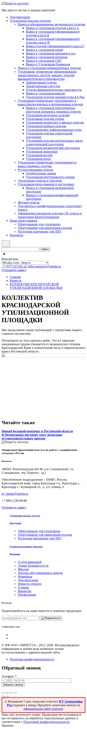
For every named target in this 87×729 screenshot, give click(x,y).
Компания (15, 554)
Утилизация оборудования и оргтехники (46, 184)
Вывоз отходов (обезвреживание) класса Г (55, 46)
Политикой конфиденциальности (46, 722)
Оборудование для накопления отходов (45, 228)
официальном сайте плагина (43, 708)
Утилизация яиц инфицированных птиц (54, 129)
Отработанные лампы (41, 173)
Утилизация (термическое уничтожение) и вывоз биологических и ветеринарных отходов (50, 102)
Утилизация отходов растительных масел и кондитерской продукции (54, 142)
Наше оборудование (23, 220)
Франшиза (25, 576)
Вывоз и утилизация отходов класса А (52, 28)
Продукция (15, 523)
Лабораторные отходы (41, 82)
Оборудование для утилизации (39, 224)
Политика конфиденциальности (32, 659)
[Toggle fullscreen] (11, 692)
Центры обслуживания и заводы (40, 573)
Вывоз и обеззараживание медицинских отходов (51, 24)
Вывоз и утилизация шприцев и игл (51, 53)
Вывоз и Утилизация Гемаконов (48, 64)
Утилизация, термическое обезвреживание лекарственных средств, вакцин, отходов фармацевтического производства (47, 75)
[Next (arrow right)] (7, 696)
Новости (16, 280)
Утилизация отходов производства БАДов (55, 97)
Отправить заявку (14, 270)
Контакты (16, 235)
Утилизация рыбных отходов (46, 126)
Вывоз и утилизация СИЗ (43, 60)
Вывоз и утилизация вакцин (45, 93)
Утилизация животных (42, 151)
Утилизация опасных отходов (30, 20)
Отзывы (23, 587)
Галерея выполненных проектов (26, 546)
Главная (15, 277)
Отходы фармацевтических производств (54, 89)
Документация (20, 17)
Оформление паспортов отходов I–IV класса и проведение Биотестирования (50, 215)
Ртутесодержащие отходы (35, 169)
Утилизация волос (38, 158)
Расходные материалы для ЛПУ (40, 231)
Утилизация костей (39, 155)
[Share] (7, 692)
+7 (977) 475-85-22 (14, 266)
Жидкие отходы (29, 202)
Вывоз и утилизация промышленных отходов (49, 68)
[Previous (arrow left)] (3, 696)
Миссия (23, 569)
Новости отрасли (29, 583)
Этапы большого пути (33, 565)
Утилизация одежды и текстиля (40, 180)
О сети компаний (30, 562)
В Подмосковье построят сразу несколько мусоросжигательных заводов (32, 436)
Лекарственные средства (43, 86)
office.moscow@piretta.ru (44, 266)
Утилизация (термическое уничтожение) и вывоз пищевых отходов (47, 164)
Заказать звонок (13, 684)
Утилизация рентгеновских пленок (50, 177)
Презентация (27, 594)
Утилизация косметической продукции (53, 148)
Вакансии (24, 591)
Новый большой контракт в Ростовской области (37, 431)
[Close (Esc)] (3, 692)
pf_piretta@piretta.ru (15, 493)
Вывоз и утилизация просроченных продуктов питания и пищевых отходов (53, 109)
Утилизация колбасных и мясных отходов (55, 122)
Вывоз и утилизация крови (44, 49)
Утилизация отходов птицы (45, 119)
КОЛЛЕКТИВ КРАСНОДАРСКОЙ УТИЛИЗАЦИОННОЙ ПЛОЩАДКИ (36, 286)
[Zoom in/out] (15, 692)
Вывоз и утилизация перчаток (47, 57)
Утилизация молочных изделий (48, 115)
